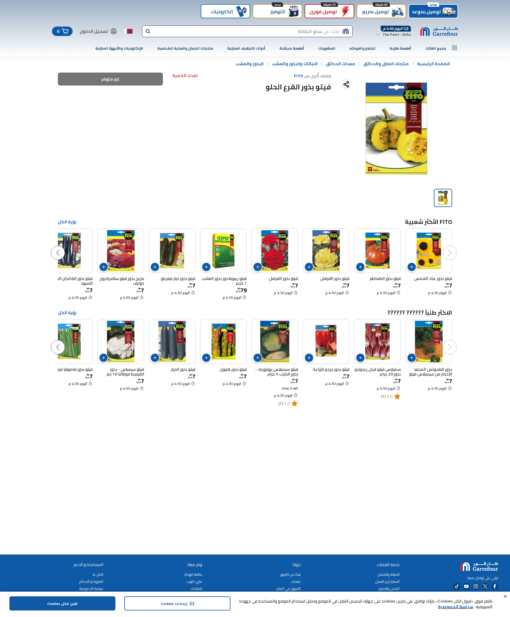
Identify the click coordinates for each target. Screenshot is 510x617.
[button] (505, 596)
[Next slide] (64, 247)
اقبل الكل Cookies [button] (62, 603)
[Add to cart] (411, 267)
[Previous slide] (456, 247)
